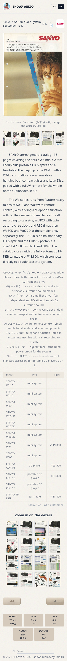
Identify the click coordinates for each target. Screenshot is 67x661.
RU (54, 6)
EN (60, 6)
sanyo (6, 22)
